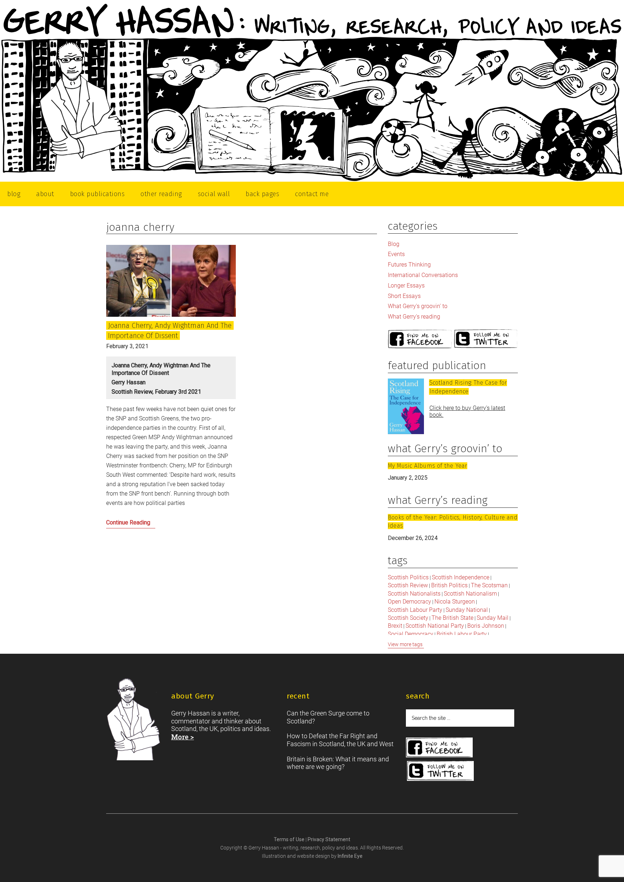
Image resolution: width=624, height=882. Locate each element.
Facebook (420, 339)
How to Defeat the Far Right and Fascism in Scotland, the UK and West (340, 740)
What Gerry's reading (414, 316)
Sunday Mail (492, 617)
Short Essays (404, 296)
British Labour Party (462, 634)
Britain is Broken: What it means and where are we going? (338, 763)
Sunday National (467, 609)
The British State (452, 617)
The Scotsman (489, 585)
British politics (449, 585)
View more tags (405, 644)
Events (396, 254)
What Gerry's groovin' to (417, 306)
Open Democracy (409, 601)
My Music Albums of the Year (427, 465)
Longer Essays (406, 285)
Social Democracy (410, 634)
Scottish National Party (435, 625)
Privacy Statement (329, 839)
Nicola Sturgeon (454, 601)
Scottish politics (408, 577)
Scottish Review (408, 585)
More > (182, 736)
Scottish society (408, 617)
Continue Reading (142, 524)
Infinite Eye (350, 856)
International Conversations (423, 275)
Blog (393, 244)
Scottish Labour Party (415, 609)
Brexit (395, 625)
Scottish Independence (460, 577)
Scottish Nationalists (414, 593)
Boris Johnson (485, 625)
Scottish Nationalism (470, 593)
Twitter (486, 339)
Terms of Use (290, 839)
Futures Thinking (409, 264)
